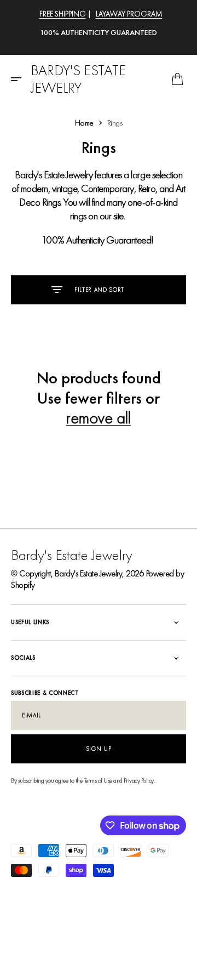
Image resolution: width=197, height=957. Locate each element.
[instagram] (37, 935)
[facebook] (19, 935)
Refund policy (73, 891)
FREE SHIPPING (62, 14)
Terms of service (120, 891)
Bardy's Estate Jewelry (88, 573)
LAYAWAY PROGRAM (129, 14)
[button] (19, 79)
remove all (98, 418)
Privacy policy (29, 891)
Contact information (37, 911)
